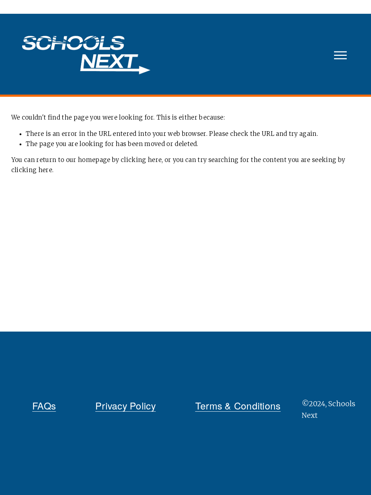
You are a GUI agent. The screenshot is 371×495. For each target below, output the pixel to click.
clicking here (141, 159)
